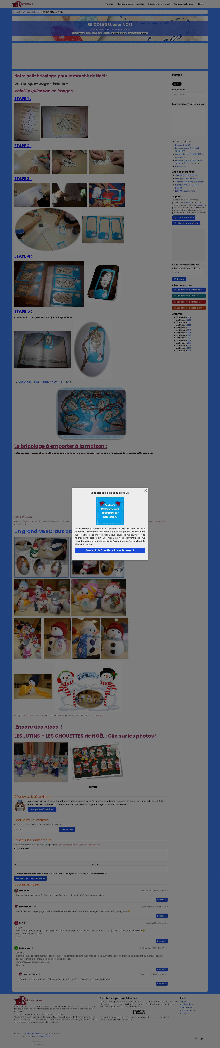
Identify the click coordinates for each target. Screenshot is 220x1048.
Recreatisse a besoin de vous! (110, 493)
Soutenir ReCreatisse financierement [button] (110, 550)
